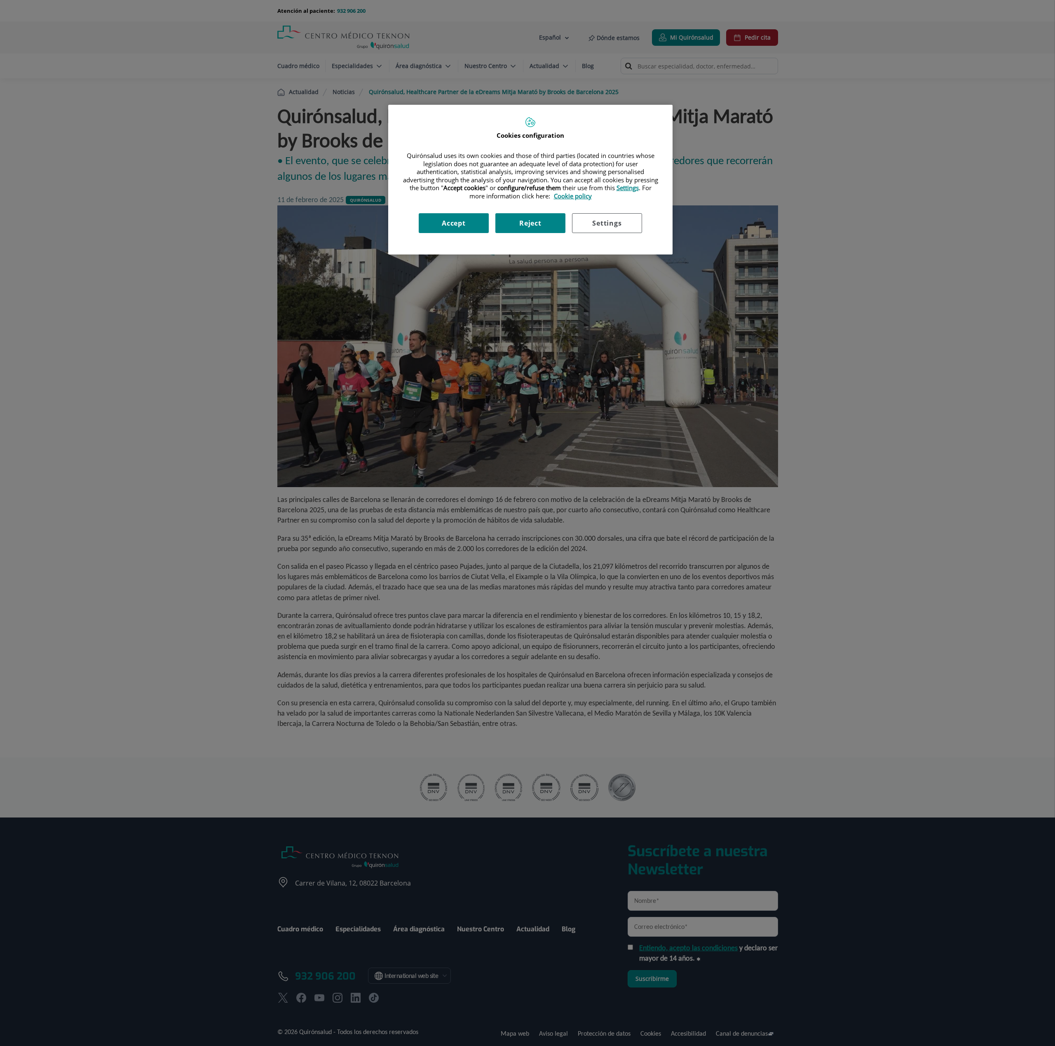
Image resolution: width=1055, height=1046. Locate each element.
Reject (530, 223)
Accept (454, 223)
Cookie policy (573, 196)
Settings (606, 223)
